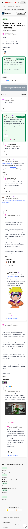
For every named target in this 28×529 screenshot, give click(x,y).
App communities (11, 6)
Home (4, 6)
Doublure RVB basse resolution (9, 488)
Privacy (19, 520)
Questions (5, 8)
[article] (14, 103)
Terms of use (14, 520)
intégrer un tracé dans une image (9, 472)
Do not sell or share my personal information (11, 524)
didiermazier (8, 58)
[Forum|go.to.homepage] (11, 3)
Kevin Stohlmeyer (8, 159)
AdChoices (6, 527)
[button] (3, 3)
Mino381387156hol (9, 99)
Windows (5, 77)
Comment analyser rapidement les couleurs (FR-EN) (14, 495)
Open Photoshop (21, 13)
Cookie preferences (6, 522)
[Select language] (18, 3)
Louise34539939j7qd (9, 33)
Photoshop (18, 6)
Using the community (7, 520)
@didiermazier (13, 167)
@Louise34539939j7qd (7, 163)
